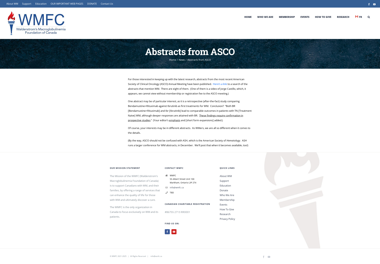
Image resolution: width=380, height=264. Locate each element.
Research (225, 214)
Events (223, 204)
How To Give (227, 209)
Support (224, 180)
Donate (224, 190)
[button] (369, 17)
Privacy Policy (227, 219)
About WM (226, 176)
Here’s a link (220, 84)
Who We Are (227, 195)
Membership (227, 200)
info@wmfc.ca (177, 187)
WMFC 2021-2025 (119, 256)
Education (225, 185)
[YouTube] (173, 231)
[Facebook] (167, 231)
